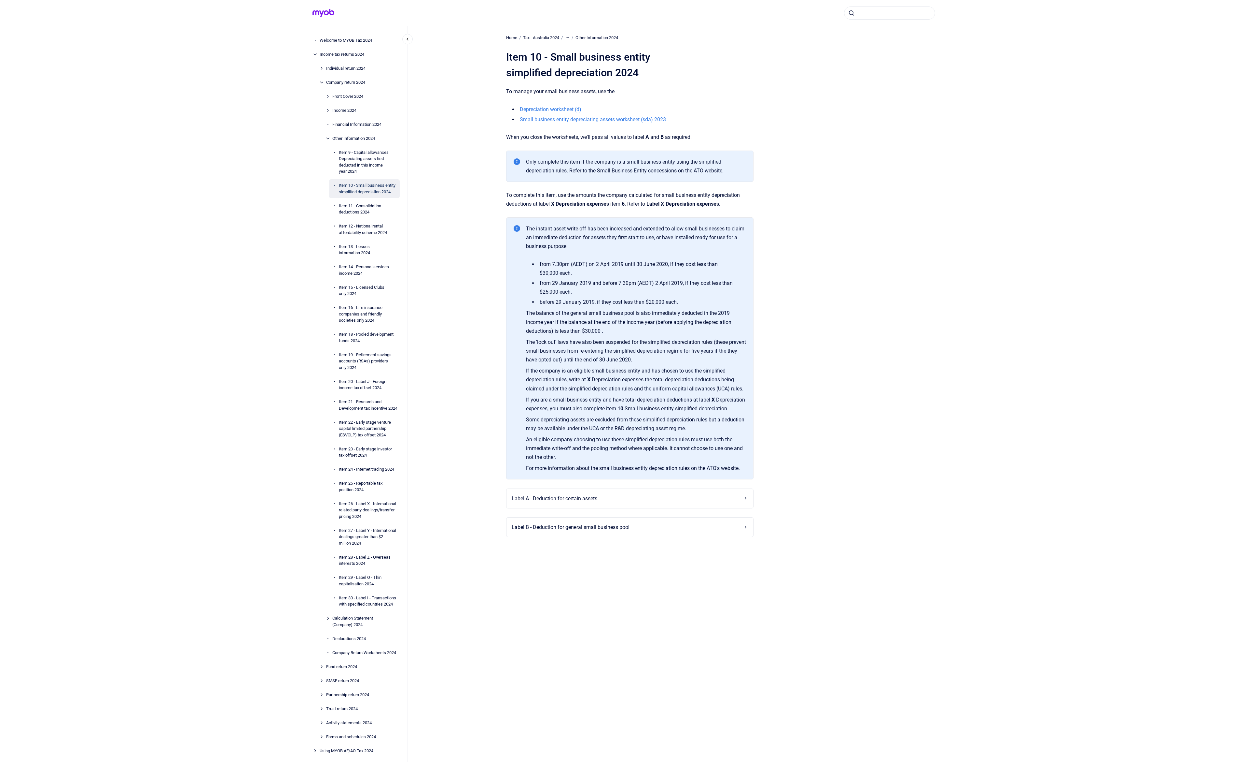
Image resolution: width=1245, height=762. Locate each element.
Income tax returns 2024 (342, 54)
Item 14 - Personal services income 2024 (364, 270)
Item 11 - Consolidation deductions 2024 (360, 209)
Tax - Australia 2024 (541, 37)
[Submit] (851, 13)
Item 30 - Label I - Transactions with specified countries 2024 (367, 601)
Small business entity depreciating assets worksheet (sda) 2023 (593, 119)
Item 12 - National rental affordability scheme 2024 (363, 229)
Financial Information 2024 (356, 124)
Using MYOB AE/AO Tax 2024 (346, 750)
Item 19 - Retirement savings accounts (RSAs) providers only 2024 (365, 361)
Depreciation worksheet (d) (550, 109)
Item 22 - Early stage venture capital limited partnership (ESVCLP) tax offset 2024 (365, 428)
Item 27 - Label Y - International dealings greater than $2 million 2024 (367, 537)
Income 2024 (344, 110)
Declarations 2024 (349, 638)
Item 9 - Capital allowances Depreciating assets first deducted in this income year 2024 (364, 162)
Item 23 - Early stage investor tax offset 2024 (365, 452)
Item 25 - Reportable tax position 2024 (360, 486)
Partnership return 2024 (347, 694)
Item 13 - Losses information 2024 (354, 250)
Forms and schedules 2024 (351, 736)
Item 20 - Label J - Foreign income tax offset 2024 (362, 384)
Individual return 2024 (346, 68)
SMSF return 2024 (342, 680)
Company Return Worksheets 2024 (364, 652)
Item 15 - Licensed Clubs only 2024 (361, 290)
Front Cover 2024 (347, 96)
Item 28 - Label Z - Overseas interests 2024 (365, 560)
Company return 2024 (345, 82)
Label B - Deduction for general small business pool (570, 527)
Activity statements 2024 (349, 722)
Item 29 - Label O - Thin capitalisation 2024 (360, 580)
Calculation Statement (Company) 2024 (352, 621)
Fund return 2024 (341, 666)
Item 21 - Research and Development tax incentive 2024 (368, 405)
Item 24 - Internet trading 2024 (366, 469)
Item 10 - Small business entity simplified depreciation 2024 (367, 188)
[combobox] (889, 13)
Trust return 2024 (342, 708)
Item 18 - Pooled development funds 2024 (366, 337)
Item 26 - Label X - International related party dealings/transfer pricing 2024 (367, 510)
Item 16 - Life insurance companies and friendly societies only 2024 (360, 314)
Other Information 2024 (353, 138)
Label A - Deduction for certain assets (554, 498)
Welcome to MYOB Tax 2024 (346, 40)
